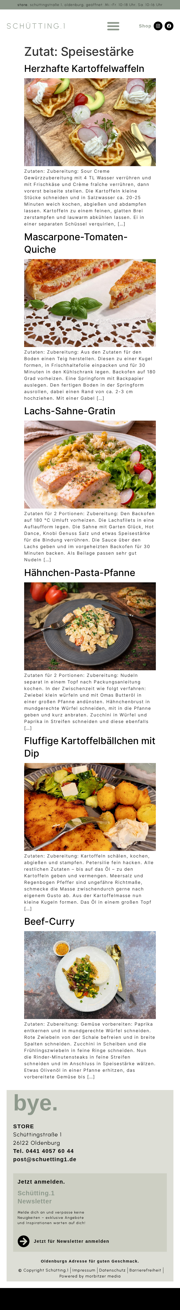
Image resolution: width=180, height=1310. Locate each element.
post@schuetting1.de (45, 1159)
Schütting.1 (37, 26)
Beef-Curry (49, 921)
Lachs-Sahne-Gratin (69, 410)
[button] (113, 26)
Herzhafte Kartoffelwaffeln (84, 68)
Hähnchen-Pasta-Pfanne (79, 572)
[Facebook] (169, 26)
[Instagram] (158, 26)
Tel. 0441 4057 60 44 (43, 1151)
